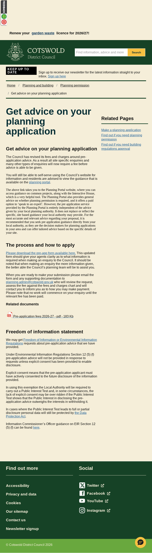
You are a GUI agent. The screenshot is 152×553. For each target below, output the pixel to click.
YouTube (95, 501)
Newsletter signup (22, 529)
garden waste (43, 33)
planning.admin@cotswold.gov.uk (29, 282)
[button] (140, 542)
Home (11, 85)
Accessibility (17, 486)
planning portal (39, 182)
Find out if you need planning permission (121, 137)
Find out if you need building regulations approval (121, 146)
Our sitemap (17, 511)
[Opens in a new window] (3, 25)
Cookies (13, 503)
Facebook (96, 493)
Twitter (93, 485)
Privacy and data (21, 494)
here (36, 427)
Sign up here (57, 76)
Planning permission (74, 85)
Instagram (96, 510)
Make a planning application (121, 130)
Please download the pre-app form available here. (41, 253)
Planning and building (38, 85)
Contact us (16, 520)
